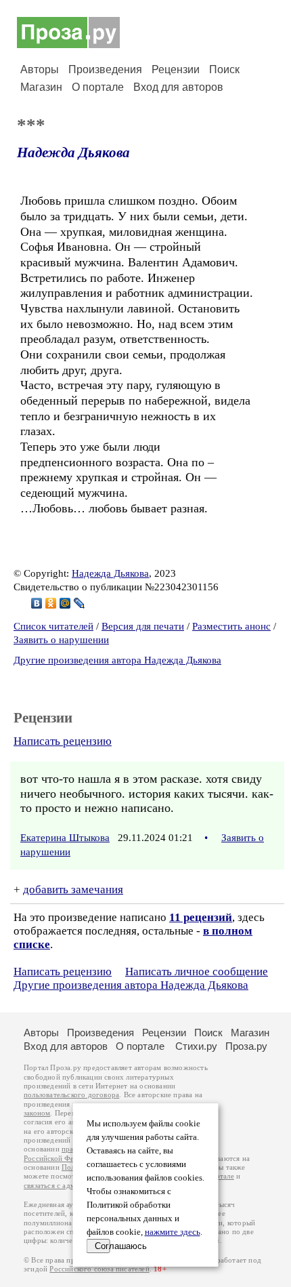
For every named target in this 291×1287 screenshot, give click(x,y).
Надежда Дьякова (73, 152)
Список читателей (53, 626)
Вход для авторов (178, 87)
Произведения (105, 69)
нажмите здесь (172, 1232)
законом (37, 1113)
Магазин (41, 87)
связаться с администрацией (71, 1185)
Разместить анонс (231, 626)
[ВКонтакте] (37, 603)
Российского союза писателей (99, 1269)
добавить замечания (73, 889)
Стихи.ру (196, 1046)
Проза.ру (246, 1046)
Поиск (224, 69)
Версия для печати (143, 626)
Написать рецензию (63, 741)
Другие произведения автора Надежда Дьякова (117, 660)
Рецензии (176, 69)
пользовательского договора (71, 1095)
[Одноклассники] (51, 603)
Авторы (39, 69)
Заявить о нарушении (61, 639)
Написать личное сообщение (196, 971)
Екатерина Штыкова (65, 837)
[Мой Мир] (65, 603)
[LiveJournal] (79, 603)
